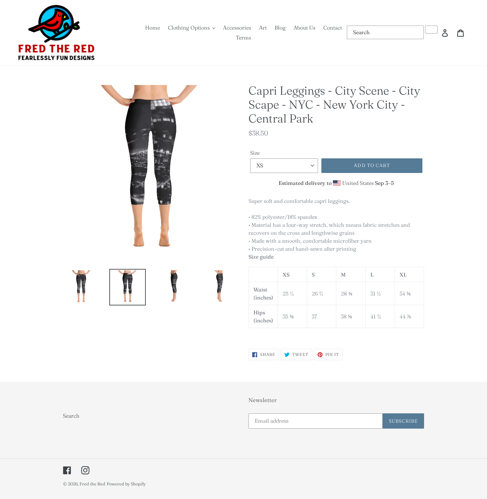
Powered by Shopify (126, 483)
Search (71, 415)
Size (255, 152)
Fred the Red (92, 483)
